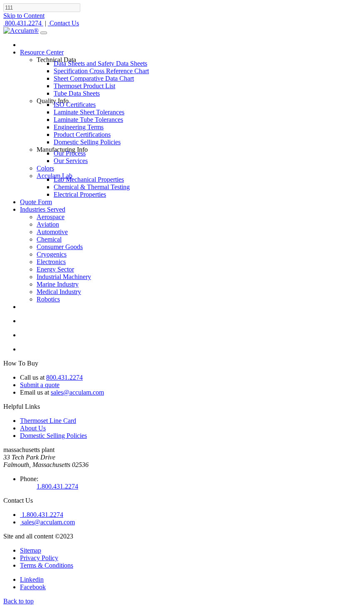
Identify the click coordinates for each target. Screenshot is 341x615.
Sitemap (30, 550)
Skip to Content (23, 15)
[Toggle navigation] (43, 33)
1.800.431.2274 (57, 486)
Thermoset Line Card (48, 420)
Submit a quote (39, 384)
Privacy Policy (39, 557)
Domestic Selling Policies (53, 435)
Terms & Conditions (46, 565)
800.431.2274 (64, 377)
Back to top (18, 601)
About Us (33, 428)
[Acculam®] (21, 30)
